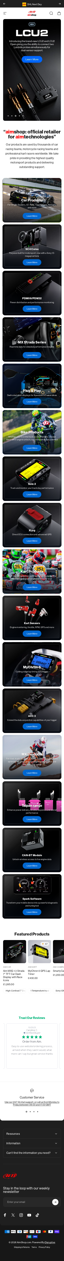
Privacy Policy (44, 1247)
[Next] (59, 4)
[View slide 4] (37, 1111)
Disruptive (50, 1242)
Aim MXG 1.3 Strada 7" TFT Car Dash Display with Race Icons (14, 975)
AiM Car (7, 967)
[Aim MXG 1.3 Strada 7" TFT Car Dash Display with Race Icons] (14, 951)
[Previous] (4, 4)
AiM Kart (32, 967)
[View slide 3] (34, 1111)
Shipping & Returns (22, 1247)
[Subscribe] (55, 1202)
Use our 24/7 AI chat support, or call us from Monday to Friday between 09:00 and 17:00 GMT (32, 1103)
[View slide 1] (26, 1111)
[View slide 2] (30, 1111)
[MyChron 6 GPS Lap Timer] (39, 951)
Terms (34, 1247)
